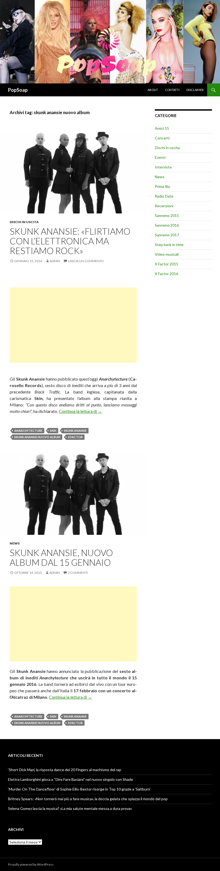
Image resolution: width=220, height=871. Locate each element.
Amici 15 (162, 128)
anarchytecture (28, 430)
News (15, 543)
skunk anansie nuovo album (37, 437)
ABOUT (153, 90)
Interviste (163, 167)
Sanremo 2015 (167, 215)
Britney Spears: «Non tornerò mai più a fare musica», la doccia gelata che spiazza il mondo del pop (88, 798)
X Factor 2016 (166, 273)
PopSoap (18, 90)
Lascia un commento (86, 261)
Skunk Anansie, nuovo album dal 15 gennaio (61, 557)
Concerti (162, 138)
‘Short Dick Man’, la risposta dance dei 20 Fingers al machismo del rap (64, 769)
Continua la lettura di (80, 411)
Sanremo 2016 (167, 225)
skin (53, 430)
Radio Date (164, 196)
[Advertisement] (73, 325)
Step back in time (169, 244)
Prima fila (162, 186)
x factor (75, 437)
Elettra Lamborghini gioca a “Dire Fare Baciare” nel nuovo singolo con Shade (70, 779)
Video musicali (167, 254)
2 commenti (78, 573)
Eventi (160, 157)
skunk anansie (75, 430)
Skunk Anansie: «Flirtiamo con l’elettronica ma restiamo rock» (70, 241)
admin (55, 261)
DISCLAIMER (195, 90)
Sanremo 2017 (167, 235)
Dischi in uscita (24, 222)
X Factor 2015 (166, 264)
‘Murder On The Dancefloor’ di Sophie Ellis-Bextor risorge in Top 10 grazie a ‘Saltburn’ (79, 789)
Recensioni (164, 205)
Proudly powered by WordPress (31, 864)
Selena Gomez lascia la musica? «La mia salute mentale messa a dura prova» (70, 808)
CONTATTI (172, 90)
